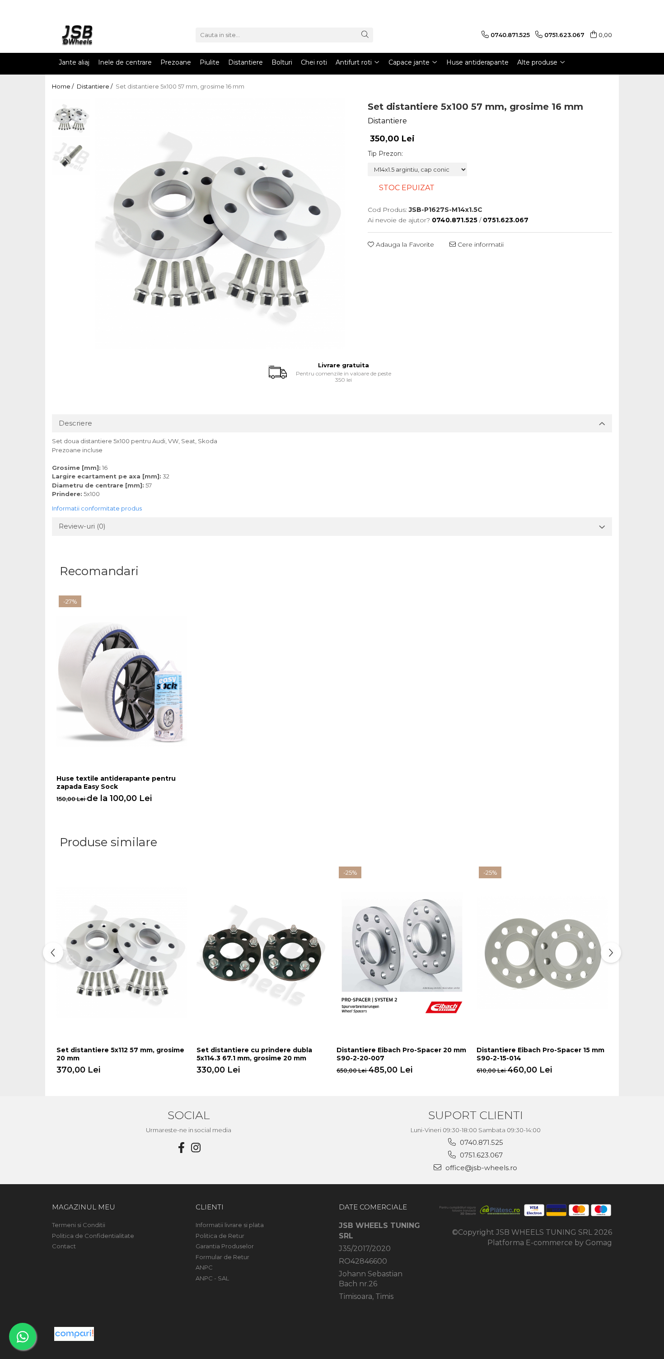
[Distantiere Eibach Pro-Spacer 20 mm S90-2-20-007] (402, 952)
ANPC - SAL (212, 1278)
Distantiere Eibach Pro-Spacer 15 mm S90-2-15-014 (540, 1054)
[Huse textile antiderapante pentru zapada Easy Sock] (121, 681)
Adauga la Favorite (404, 244)
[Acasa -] (97, 34)
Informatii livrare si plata (230, 1224)
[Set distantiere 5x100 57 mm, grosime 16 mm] (220, 223)
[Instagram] (196, 1148)
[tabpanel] (220, 223)
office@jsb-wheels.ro (480, 1167)
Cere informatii (480, 244)
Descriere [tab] (75, 423)
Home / (63, 86)
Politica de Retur (220, 1235)
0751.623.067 (480, 1155)
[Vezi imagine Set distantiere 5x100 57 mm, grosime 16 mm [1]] (71, 156)
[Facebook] (181, 1148)
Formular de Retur (222, 1257)
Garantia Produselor (225, 1246)
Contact (64, 1246)
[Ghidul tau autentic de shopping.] (74, 1334)
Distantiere (387, 121)
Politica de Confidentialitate (93, 1235)
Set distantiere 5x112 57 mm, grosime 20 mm (120, 1054)
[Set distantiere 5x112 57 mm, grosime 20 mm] (121, 952)
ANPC (204, 1267)
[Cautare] (365, 35)
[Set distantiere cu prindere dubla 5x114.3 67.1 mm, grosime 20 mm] (261, 952)
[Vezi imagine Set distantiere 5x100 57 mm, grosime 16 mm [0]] (71, 117)
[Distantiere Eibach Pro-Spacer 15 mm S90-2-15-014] (542, 952)
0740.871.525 (480, 1142)
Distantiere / (95, 86)
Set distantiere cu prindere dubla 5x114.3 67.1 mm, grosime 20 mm (254, 1054)
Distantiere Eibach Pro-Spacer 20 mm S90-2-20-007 (401, 1054)
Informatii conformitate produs (97, 508)
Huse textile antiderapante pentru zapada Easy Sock (116, 782)
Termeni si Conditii (78, 1224)
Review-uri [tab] (82, 526)
